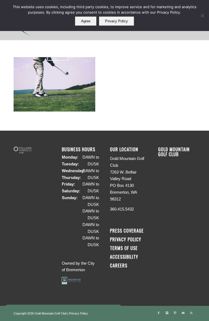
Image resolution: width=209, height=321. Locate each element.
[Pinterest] (175, 313)
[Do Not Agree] (202, 15)
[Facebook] (159, 313)
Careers (118, 265)
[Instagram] (167, 313)
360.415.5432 (122, 209)
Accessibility (125, 256)
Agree (85, 21)
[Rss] (191, 313)
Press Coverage (127, 230)
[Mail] (183, 313)
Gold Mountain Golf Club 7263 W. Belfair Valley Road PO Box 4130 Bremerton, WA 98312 (127, 178)
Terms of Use (124, 248)
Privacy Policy (125, 239)
